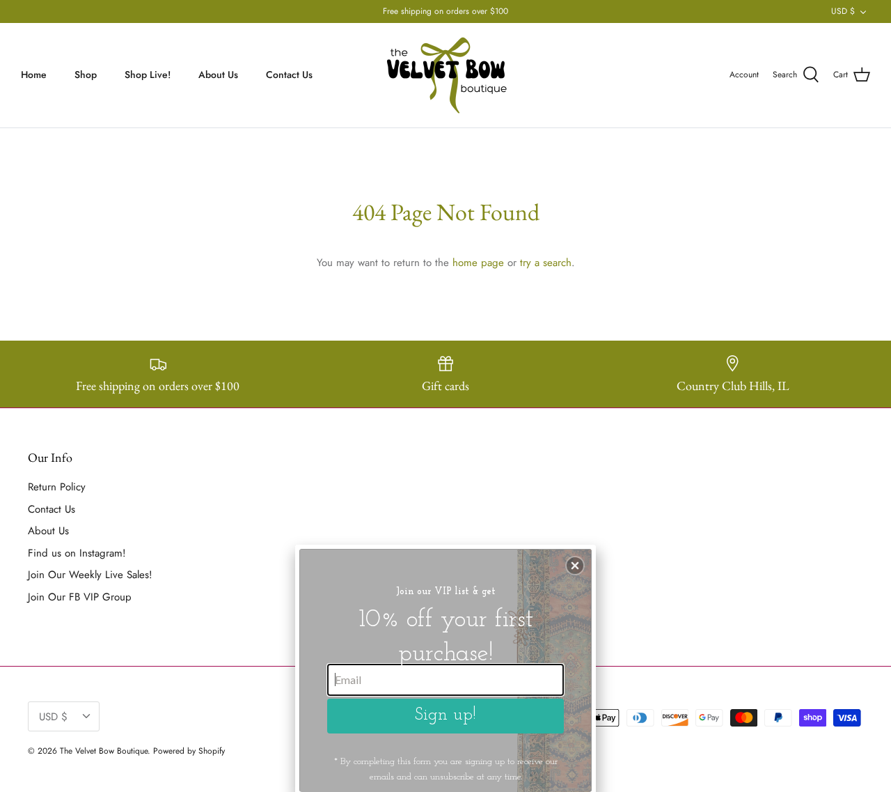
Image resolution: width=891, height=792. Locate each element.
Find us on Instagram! (77, 553)
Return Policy (57, 487)
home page (478, 262)
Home (34, 74)
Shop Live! (148, 74)
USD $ (843, 11)
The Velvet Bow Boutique (104, 751)
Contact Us (289, 74)
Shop (85, 74)
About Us (218, 74)
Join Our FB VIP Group (80, 597)
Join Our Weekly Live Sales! (90, 574)
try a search (545, 262)
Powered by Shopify (189, 751)
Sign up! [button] (445, 715)
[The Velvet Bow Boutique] (445, 75)
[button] (575, 565)
